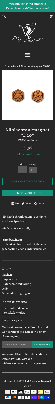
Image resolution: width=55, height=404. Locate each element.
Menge (32, 164)
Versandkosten (31, 154)
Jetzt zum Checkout (28, 193)
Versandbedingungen (16, 293)
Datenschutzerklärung (16, 284)
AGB (5, 288)
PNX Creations (32, 381)
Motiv (23, 164)
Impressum (9, 279)
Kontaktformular (13, 312)
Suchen (7, 274)
